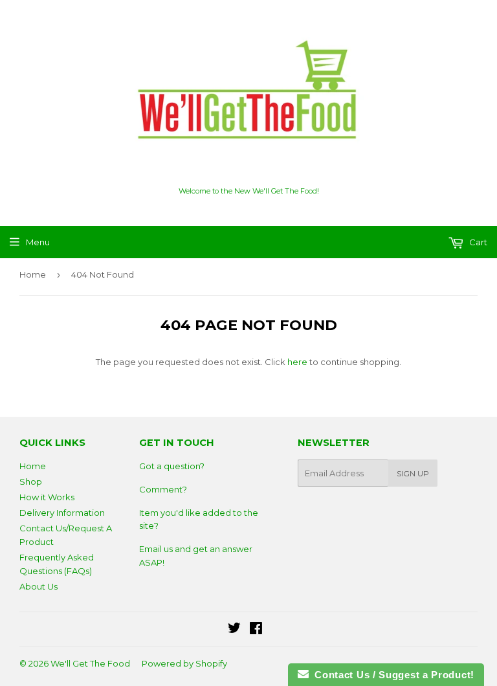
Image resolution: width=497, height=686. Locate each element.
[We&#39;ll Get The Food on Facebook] (256, 630)
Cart (477, 242)
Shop (30, 481)
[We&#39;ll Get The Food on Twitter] (234, 630)
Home (32, 274)
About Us (38, 586)
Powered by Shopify (184, 663)
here (297, 362)
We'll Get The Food (90, 663)
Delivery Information (62, 512)
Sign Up (413, 473)
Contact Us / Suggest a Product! (391, 674)
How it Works (46, 497)
